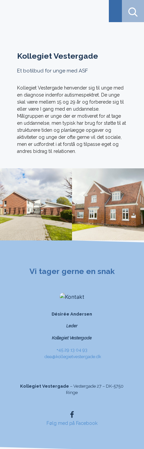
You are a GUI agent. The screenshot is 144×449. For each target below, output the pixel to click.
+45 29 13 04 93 (72, 349)
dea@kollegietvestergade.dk (73, 356)
